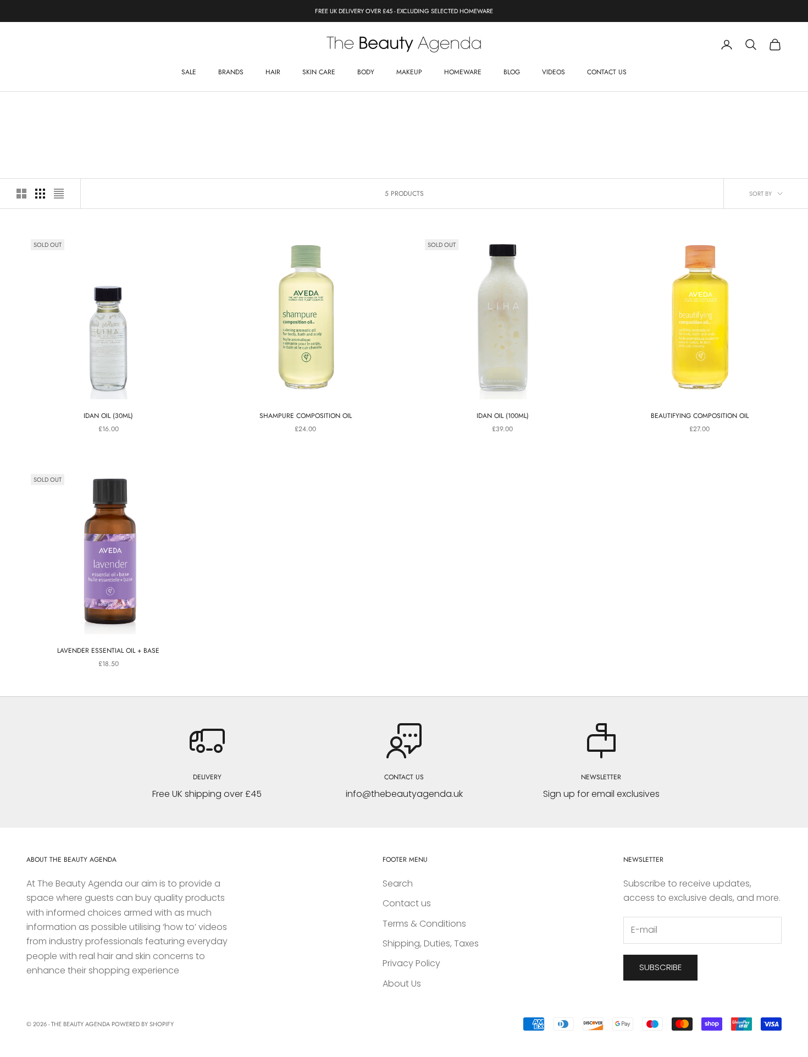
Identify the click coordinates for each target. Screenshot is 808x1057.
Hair (272, 72)
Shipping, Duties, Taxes (431, 943)
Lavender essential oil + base (108, 651)
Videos (553, 72)
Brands (230, 72)
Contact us (607, 72)
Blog (511, 72)
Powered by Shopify (143, 1024)
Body (365, 72)
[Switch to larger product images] (21, 193)
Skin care (318, 72)
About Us (402, 983)
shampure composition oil (305, 416)
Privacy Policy (411, 963)
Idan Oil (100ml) (503, 416)
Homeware (463, 72)
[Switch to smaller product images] (40, 193)
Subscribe (660, 967)
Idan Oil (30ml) (108, 416)
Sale (188, 72)
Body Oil (91, 108)
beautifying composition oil (700, 416)
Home (34, 108)
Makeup (409, 72)
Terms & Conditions (424, 923)
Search (398, 883)
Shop (61, 108)
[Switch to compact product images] (59, 193)
